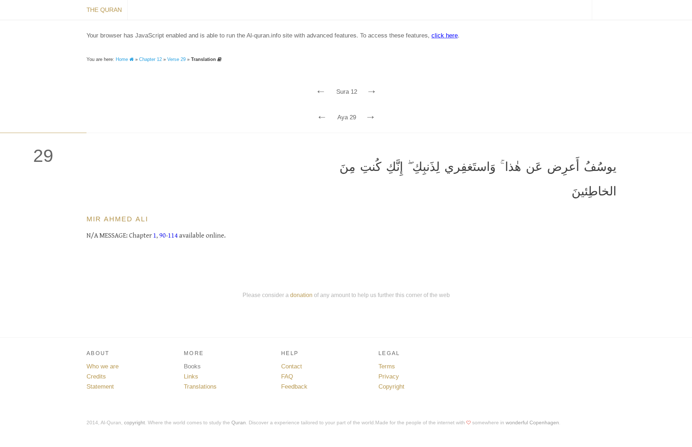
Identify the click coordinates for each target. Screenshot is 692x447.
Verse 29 (176, 59)
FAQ (287, 376)
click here (444, 35)
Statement (100, 386)
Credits (96, 376)
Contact (291, 366)
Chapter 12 (150, 59)
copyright (134, 422)
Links (191, 376)
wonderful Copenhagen (532, 422)
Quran (238, 422)
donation (301, 295)
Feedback (294, 386)
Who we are (102, 366)
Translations (200, 386)
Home (122, 59)
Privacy (388, 376)
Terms (386, 366)
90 (162, 235)
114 (173, 235)
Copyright (391, 386)
